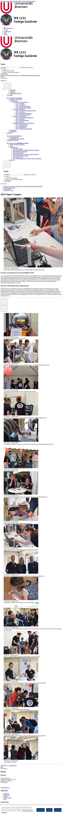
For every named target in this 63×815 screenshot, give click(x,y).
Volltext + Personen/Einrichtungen (10, 72)
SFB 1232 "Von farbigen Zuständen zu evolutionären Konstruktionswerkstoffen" (20, 75)
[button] (33, 326)
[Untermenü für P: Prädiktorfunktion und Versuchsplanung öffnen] (34, 123)
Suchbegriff (4, 67)
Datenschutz (7, 795)
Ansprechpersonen (5, 787)
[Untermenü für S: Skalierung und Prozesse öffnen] (26, 116)
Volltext (4, 69)
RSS (2, 767)
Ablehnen (49, 810)
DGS (5, 799)
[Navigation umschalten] (1, 61)
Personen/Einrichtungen (8, 70)
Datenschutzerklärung (28, 810)
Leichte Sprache (8, 797)
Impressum (6, 793)
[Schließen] (4, 168)
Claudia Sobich (12, 765)
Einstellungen (40, 810)
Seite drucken (4, 768)
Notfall (5, 796)
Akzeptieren (58, 810)
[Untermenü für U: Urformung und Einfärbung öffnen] (28, 102)
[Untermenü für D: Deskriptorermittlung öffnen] (25, 109)
